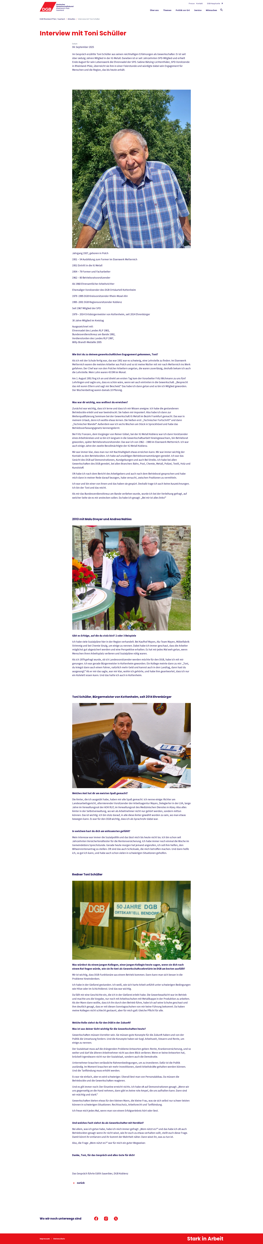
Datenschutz (59, 1238)
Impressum (45, 1238)
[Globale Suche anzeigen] (221, 10)
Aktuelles (71, 19)
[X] (116, 1218)
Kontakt (199, 3)
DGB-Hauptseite (213, 3)
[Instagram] (106, 1218)
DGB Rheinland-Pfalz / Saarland (52, 19)
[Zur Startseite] (57, 7)
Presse (192, 3)
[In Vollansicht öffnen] (131, 169)
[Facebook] (96, 1218)
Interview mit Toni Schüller (89, 19)
